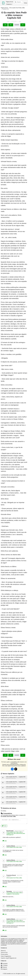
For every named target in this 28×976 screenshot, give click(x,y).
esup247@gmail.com (10, 958)
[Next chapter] (22, 24)
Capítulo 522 (5, 9)
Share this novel (14, 759)
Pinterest (4, 967)
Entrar (25, 3)
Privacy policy (4, 954)
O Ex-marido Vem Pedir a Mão (17, 7)
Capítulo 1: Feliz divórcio (12, 894)
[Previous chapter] (5, 24)
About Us (3, 950)
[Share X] (15, 769)
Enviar (5, 825)
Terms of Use (4, 952)
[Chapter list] (10, 24)
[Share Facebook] (12, 769)
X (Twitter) (4, 965)
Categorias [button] (9, 4)
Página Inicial (9, 1)
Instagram (4, 969)
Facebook (4, 963)
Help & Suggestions (6, 956)
